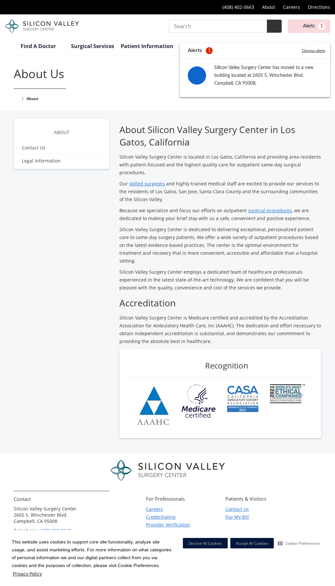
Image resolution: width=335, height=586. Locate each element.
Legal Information (41, 161)
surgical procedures (270, 210)
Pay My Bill (237, 517)
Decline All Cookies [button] (205, 543)
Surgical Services (92, 46)
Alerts (313, 26)
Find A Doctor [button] (39, 46)
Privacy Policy (27, 574)
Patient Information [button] (148, 46)
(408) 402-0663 (237, 7)
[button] (299, 543)
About (268, 7)
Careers (291, 7)
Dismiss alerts (313, 51)
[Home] (9, 47)
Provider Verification (168, 525)
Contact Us (33, 148)
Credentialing (161, 517)
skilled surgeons (147, 184)
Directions (319, 7)
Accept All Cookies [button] (252, 543)
